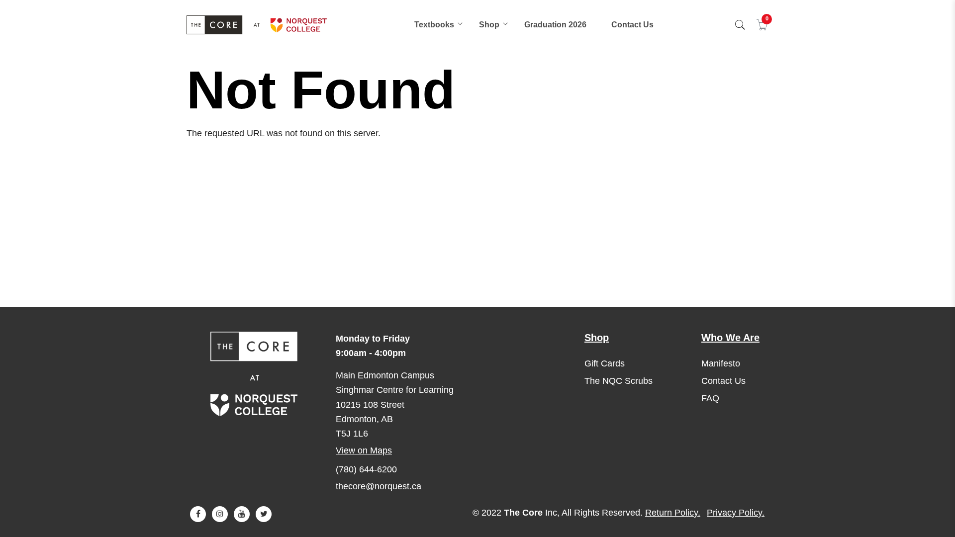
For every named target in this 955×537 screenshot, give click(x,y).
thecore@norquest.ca (378, 486)
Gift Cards (604, 363)
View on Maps (364, 450)
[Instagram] (220, 514)
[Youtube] (242, 514)
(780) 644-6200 (366, 469)
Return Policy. (672, 513)
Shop (489, 24)
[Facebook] (198, 514)
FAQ (710, 398)
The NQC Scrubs (618, 381)
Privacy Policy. (735, 513)
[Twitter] (264, 514)
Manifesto (720, 363)
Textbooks (434, 24)
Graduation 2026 (555, 24)
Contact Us (632, 24)
